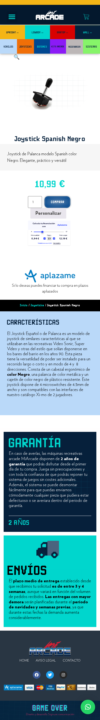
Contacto (72, 660)
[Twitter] (50, 675)
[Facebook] (37, 675)
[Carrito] (86, 17)
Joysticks (37, 305)
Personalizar (48, 213)
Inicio (24, 305)
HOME (24, 660)
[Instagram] (63, 675)
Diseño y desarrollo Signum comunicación (50, 714)
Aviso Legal (46, 660)
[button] (12, 16)
